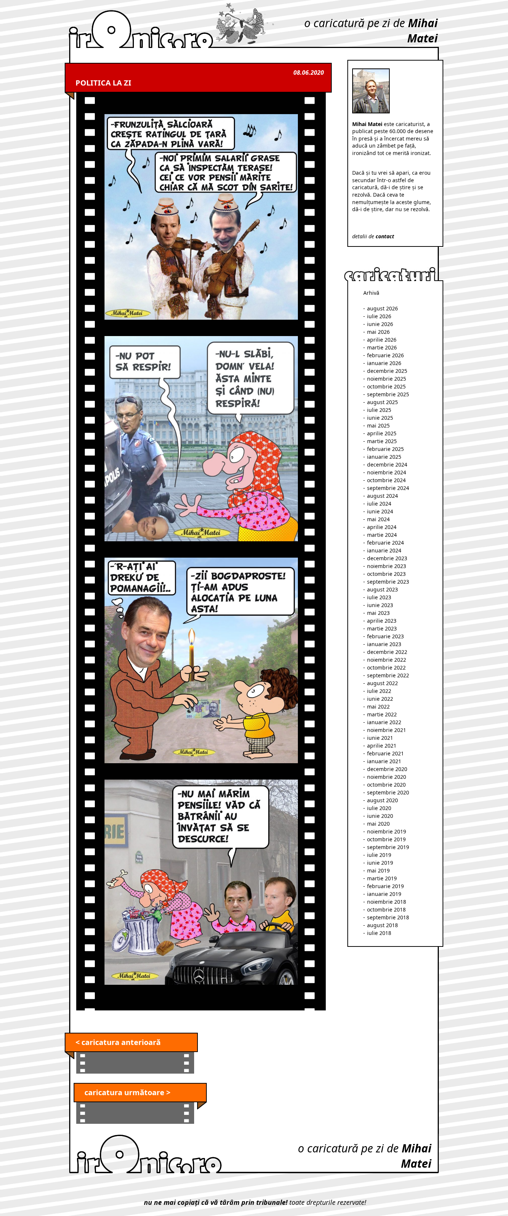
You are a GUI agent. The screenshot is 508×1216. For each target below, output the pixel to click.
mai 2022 (378, 706)
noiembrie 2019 (386, 831)
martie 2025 (382, 441)
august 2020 (382, 800)
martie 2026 (382, 347)
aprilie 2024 (381, 526)
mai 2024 (378, 519)
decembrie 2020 (387, 769)
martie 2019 (382, 878)
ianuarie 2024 (384, 550)
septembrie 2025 (388, 394)
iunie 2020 (380, 815)
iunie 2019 (380, 862)
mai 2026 (378, 331)
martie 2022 (382, 714)
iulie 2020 (379, 808)
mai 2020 (378, 823)
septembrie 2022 (388, 675)
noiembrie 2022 (386, 659)
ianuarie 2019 (384, 893)
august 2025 (382, 402)
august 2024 (382, 495)
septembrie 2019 (388, 847)
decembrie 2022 (387, 651)
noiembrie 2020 (386, 776)
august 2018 (382, 925)
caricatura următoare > (127, 1092)
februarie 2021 (385, 753)
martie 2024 (382, 534)
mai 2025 (378, 425)
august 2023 (382, 589)
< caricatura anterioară (118, 1042)
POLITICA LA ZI (103, 83)
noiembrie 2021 (386, 729)
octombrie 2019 (386, 839)
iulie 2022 (379, 690)
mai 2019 (378, 870)
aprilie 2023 (381, 620)
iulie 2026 (379, 316)
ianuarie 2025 (384, 456)
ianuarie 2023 (384, 644)
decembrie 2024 (387, 464)
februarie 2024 (385, 542)
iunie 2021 (380, 737)
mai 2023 (378, 612)
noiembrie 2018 (386, 901)
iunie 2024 (380, 511)
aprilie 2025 (381, 433)
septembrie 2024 (388, 487)
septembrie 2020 (388, 792)
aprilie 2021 (381, 745)
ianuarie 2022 (384, 722)
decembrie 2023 (387, 558)
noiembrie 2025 (386, 378)
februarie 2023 (385, 636)
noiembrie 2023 (386, 566)
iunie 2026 (380, 324)
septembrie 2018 (388, 917)
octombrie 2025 (386, 386)
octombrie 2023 (386, 573)
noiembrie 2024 (386, 472)
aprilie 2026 (381, 339)
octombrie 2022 (386, 667)
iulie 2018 (379, 932)
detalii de (373, 236)
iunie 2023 (380, 605)
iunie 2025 (380, 417)
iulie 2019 (379, 854)
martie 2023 (382, 628)
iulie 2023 (379, 597)
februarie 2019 (385, 886)
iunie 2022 (380, 698)
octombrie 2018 (386, 909)
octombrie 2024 (386, 480)
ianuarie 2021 (384, 761)
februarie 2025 (385, 448)
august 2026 (382, 308)
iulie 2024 (379, 503)
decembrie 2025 (387, 370)
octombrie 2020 (386, 784)
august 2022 (382, 683)
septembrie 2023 (388, 581)
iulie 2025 (379, 409)
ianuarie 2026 (384, 363)
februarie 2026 (385, 355)
